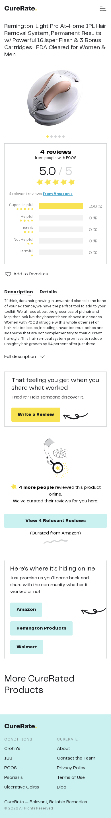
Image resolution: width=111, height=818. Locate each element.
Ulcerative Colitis (21, 787)
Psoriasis (13, 777)
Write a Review (36, 414)
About (63, 748)
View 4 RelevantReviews (55, 521)
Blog (61, 787)
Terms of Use (71, 777)
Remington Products (41, 628)
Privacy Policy (71, 768)
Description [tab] (18, 292)
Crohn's (12, 748)
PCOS (10, 768)
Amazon (26, 609)
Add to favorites (30, 274)
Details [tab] (48, 292)
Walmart (27, 647)
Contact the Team (76, 758)
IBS (8, 758)
